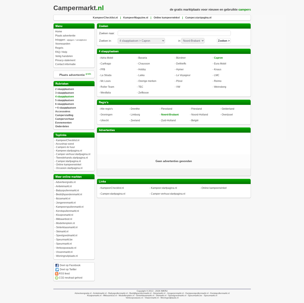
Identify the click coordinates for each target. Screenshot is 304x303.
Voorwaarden (62, 43)
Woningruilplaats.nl (67, 256)
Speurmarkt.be (64, 239)
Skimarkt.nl (62, 231)
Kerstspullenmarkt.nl (67, 211)
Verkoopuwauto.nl (66, 247)
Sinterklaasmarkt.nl (67, 227)
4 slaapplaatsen (64, 96)
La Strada (106, 75)
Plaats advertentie (65, 35)
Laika (141, 75)
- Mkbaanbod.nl (109, 295)
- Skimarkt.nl (160, 295)
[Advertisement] (173, 143)
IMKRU (164, 291)
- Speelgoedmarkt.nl (176, 295)
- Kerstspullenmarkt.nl (219, 293)
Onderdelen (62, 126)
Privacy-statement (65, 60)
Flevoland (166, 108)
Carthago (106, 63)
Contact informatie (65, 64)
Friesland (196, 108)
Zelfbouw (143, 92)
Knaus (217, 69)
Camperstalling (64, 115)
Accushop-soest (65, 143)
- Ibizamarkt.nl (158, 293)
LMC (216, 75)
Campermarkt (78, 8)
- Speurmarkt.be (194, 295)
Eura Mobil (220, 63)
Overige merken (147, 81)
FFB (103, 69)
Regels (59, 47)
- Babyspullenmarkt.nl (117, 293)
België (195, 120)
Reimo (217, 81)
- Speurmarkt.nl (209, 295)
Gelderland (228, 108)
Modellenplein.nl (65, 223)
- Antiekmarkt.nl (99, 293)
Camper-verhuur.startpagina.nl (73, 154)
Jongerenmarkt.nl (66, 202)
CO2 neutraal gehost (70, 277)
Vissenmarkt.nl (64, 252)
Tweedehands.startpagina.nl (72, 157)
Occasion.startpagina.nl (69, 168)
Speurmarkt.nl (64, 243)
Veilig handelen (64, 56)
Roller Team (107, 86)
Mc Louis (106, 81)
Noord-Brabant (170, 114)
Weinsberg (220, 86)
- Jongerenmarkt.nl (174, 293)
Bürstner (181, 57)
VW (178, 86)
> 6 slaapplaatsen (65, 107)
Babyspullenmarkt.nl (67, 190)
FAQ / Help (61, 52)
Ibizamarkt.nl (63, 198)
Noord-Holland (199, 114)
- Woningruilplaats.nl (168, 298)
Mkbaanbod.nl (64, 219)
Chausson (144, 63)
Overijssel (227, 114)
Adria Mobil (106, 57)
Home (58, 31)
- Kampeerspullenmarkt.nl (196, 293)
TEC (140, 86)
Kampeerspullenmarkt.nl (70, 206)
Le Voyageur (183, 75)
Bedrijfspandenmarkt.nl (69, 194)
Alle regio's (106, 108)
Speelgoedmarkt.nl (66, 235)
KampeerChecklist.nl (67, 140)
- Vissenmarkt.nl (151, 298)
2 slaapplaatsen (64, 89)
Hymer (180, 69)
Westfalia (106, 92)
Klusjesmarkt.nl (64, 214)
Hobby (142, 69)
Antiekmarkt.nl (64, 186)
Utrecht (105, 120)
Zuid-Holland (168, 120)
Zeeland (135, 120)
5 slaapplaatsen (64, 100)
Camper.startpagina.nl (68, 161)
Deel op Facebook (69, 265)
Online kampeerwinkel (68, 164)
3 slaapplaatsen (64, 92)
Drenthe (135, 108)
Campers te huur (65, 147)
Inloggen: (71, 39)
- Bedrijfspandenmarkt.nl (139, 293)
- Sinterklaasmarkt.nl (144, 295)
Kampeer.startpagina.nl (69, 150)
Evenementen (63, 122)
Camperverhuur (64, 119)
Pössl (179, 81)
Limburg (135, 114)
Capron (218, 57)
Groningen (107, 114)
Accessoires (62, 111)
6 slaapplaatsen (64, 104)
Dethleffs (181, 63)
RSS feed (64, 273)
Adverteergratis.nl (66, 182)
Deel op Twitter (68, 269)
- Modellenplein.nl (125, 295)
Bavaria (142, 57)
